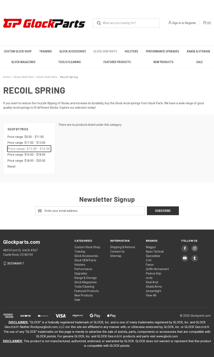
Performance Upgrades (162, 51)
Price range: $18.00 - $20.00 (26, 161)
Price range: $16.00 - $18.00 (26, 154)
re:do (149, 278)
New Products (163, 62)
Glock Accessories (72, 51)
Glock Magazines (23, 62)
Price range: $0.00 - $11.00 (26, 137)
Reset (11, 166)
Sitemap (115, 256)
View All (151, 295)
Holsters (131, 51)
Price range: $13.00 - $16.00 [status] (29, 149)
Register (190, 23)
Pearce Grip (153, 273)
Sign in (176, 23)
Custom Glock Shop (18, 51)
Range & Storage (198, 51)
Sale (199, 62)
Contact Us (117, 251)
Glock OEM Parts (105, 51)
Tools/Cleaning (69, 62)
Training (45, 51)
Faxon (150, 264)
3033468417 (15, 263)
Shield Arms (154, 286)
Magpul (151, 247)
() (208, 23)
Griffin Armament (157, 269)
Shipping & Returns (122, 247)
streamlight (153, 291)
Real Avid (152, 282)
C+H (148, 260)
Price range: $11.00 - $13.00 (26, 143)
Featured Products (117, 62)
